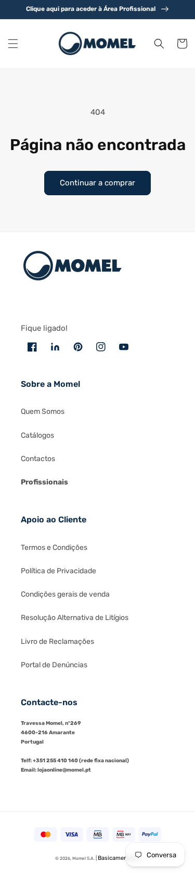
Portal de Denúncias (54, 664)
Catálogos (37, 435)
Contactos (38, 458)
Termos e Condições (54, 547)
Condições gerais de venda (65, 594)
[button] (13, 43)
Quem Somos (42, 411)
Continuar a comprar (97, 182)
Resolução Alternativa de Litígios (74, 617)
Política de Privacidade (58, 570)
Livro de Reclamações (57, 641)
